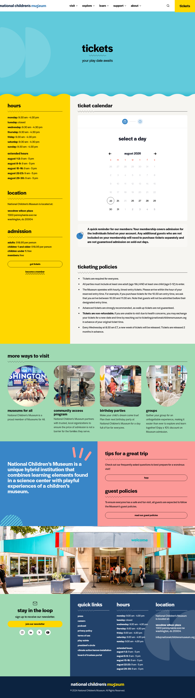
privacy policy (85, 630)
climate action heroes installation (94, 650)
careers (81, 620)
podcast (82, 625)
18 (125, 192)
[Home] (97, 684)
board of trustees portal (90, 655)
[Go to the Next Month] (155, 153)
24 (118, 200)
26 (110, 166)
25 (125, 200)
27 (118, 166)
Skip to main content (14, 3)
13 (140, 183)
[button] (168, 6)
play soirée (83, 640)
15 (154, 183)
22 (154, 192)
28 (125, 166)
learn (102, 6)
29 (132, 166)
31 (147, 166)
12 (132, 183)
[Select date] (125, 121)
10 (118, 183)
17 (118, 192)
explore (87, 6)
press (80, 615)
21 (147, 192)
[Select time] (140, 121)
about (134, 6)
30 (139, 166)
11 (125, 183)
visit (72, 6)
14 (147, 183)
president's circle (86, 645)
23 (111, 200)
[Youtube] (48, 632)
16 (111, 192)
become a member (35, 271)
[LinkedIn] (31, 632)
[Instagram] (22, 632)
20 (139, 192)
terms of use (84, 635)
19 (132, 192)
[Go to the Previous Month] (110, 153)
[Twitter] (39, 632)
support (118, 6)
